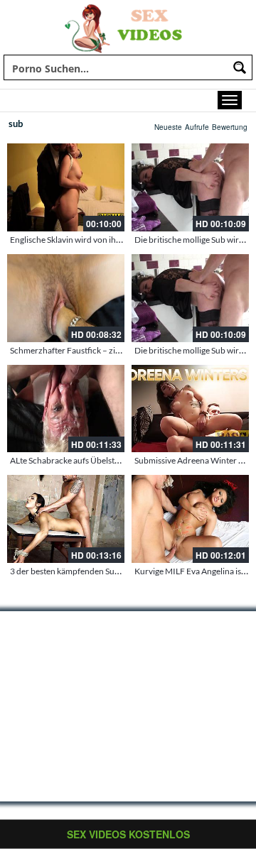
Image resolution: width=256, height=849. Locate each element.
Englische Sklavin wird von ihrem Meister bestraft (100, 239)
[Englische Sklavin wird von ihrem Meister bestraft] (65, 187)
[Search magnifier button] (240, 67)
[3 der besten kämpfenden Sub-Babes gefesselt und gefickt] (65, 519)
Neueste (168, 127)
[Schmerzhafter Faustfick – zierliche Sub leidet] (65, 298)
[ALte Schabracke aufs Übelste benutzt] (65, 409)
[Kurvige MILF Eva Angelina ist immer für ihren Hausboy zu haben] (190, 519)
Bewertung (229, 127)
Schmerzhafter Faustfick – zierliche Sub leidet (94, 350)
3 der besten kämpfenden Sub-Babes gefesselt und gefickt (115, 571)
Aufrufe (197, 127)
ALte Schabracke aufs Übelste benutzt (79, 460)
